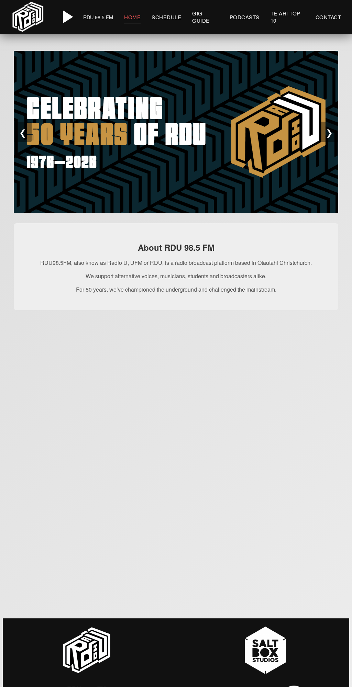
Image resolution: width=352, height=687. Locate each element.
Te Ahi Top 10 (285, 17)
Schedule (166, 17)
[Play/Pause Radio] (67, 17)
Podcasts (245, 17)
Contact (328, 17)
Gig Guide (201, 17)
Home (132, 17)
